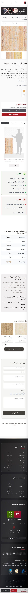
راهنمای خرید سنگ (16, 581)
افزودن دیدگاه (14, 413)
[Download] (21, 23)
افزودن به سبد (4, 590)
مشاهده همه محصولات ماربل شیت (14, 349)
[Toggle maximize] (25, 23)
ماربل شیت (14, 17)
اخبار (6, 581)
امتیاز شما (22, 391)
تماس (11, 583)
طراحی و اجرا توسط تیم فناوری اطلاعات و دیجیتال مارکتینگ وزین (14, 587)
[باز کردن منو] (2, 2)
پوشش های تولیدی (23, 17)
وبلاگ (9, 581)
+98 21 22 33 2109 (14, 530)
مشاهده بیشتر (14, 165)
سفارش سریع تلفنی (13, 114)
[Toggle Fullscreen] (13, 23)
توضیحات (22, 123)
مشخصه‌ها (14, 123)
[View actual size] (17, 23)
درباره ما (16, 583)
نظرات (5, 123)
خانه (24, 581)
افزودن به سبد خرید (13, 110)
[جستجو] (16, 2)
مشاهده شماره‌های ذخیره (13, 538)
